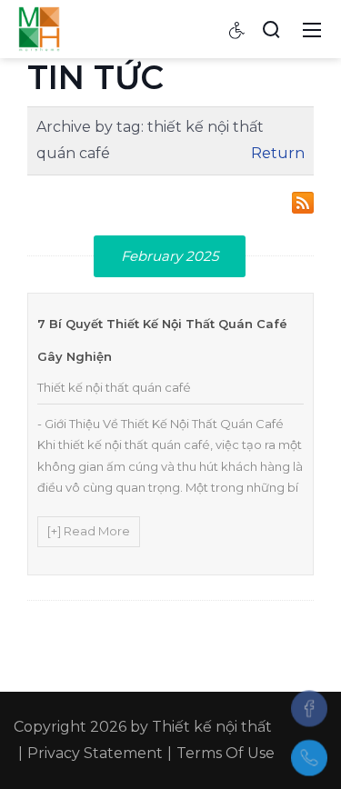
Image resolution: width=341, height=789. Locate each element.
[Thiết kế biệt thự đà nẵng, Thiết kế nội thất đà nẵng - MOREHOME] (39, 28)
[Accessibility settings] (237, 29)
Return (278, 153)
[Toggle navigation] (311, 29)
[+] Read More (88, 531)
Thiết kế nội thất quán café (114, 387)
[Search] (271, 29)
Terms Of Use (225, 753)
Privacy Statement (95, 753)
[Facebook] (309, 708)
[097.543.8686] (309, 758)
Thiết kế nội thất (212, 726)
